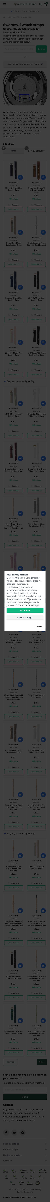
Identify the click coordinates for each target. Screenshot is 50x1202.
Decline (39, 626)
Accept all (25, 610)
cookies (18, 580)
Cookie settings (25, 617)
